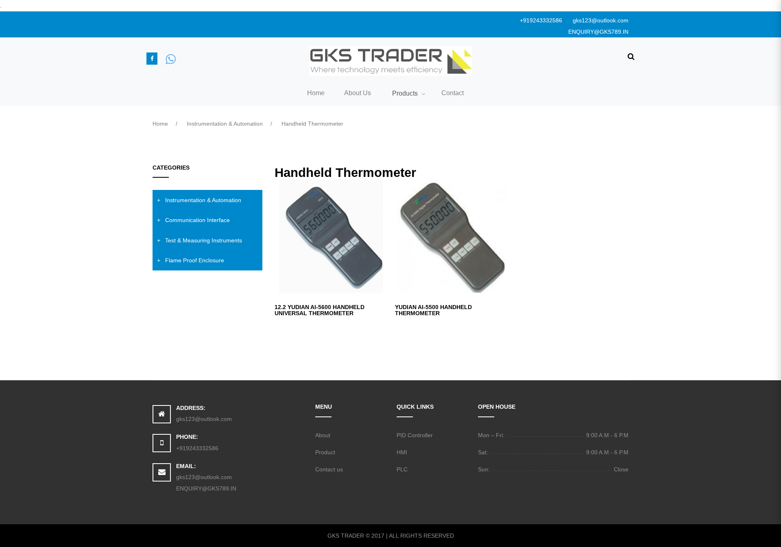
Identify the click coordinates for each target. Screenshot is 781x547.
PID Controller (415, 435)
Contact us (329, 469)
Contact (452, 92)
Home (316, 92)
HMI (402, 452)
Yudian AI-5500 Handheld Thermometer (433, 310)
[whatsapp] (171, 58)
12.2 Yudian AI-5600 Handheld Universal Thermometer (319, 310)
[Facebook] (151, 58)
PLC (402, 469)
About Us (357, 92)
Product (325, 452)
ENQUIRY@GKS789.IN (598, 31)
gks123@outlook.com (600, 20)
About (322, 435)
